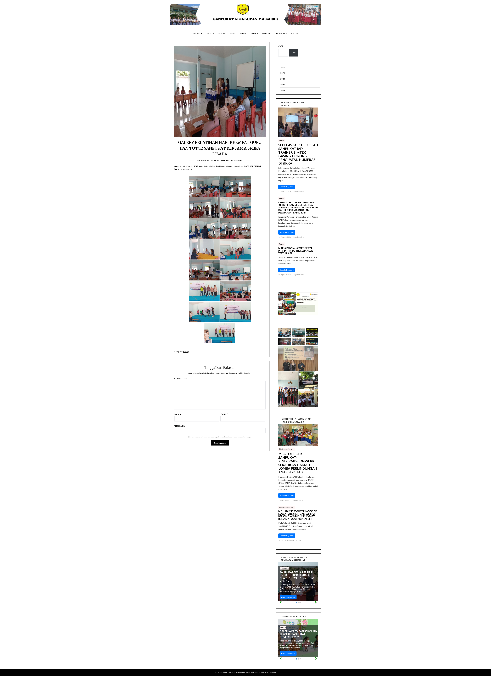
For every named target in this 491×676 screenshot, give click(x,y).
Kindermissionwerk (286, 449)
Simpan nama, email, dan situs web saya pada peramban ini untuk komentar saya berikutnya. (220, 437)
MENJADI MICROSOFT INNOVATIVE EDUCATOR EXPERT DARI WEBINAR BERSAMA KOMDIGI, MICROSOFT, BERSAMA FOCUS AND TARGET (297, 515)
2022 (282, 90)
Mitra (254, 33)
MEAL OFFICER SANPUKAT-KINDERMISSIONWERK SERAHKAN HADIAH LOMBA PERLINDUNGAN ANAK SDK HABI (297, 463)
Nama (178, 414)
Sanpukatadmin (235, 160)
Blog (232, 33)
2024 (282, 79)
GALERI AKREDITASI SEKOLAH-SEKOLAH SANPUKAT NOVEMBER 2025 (298, 634)
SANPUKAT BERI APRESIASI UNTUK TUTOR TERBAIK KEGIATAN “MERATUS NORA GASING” (297, 576)
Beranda (198, 33)
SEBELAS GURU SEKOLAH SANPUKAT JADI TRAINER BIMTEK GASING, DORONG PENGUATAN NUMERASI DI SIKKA (298, 154)
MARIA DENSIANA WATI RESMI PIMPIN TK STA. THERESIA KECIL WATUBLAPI (295, 251)
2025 (282, 73)
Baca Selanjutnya (287, 187)
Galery (266, 33)
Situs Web (179, 426)
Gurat (222, 33)
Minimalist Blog (254, 672)
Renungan (284, 568)
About (294, 33)
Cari (280, 46)
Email (224, 414)
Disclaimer (281, 33)
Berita (210, 33)
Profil (243, 33)
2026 (282, 67)
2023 (282, 84)
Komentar (180, 378)
